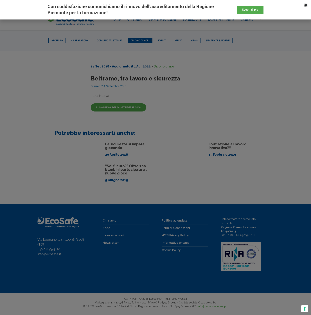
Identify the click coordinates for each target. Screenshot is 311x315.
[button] (306, 5)
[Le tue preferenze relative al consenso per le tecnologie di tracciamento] (304, 308)
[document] (155, 157)
